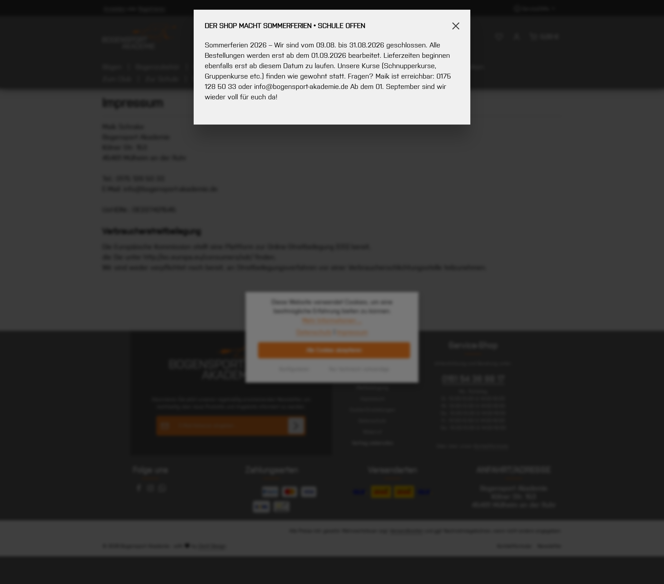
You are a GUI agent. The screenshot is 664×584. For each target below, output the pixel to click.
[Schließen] (456, 26)
